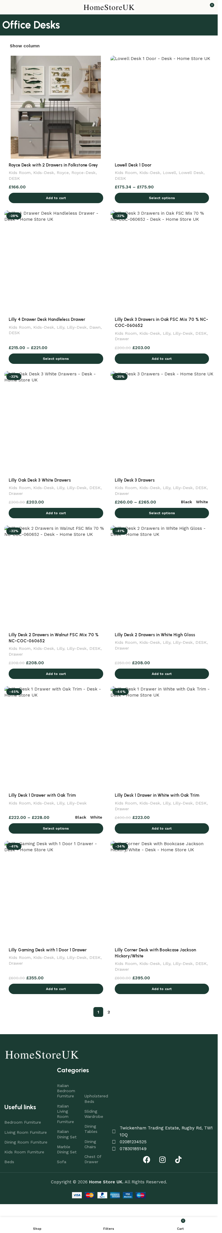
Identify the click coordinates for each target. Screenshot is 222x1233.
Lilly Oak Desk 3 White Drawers (40, 480)
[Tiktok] (178, 1159)
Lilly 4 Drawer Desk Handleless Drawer (47, 319)
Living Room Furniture (25, 1132)
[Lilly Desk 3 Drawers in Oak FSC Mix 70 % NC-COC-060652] (162, 261)
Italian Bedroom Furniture (66, 1090)
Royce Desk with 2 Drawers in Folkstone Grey (53, 165)
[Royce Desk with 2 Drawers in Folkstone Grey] (56, 107)
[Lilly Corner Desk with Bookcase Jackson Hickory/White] (162, 892)
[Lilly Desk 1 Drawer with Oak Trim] (56, 737)
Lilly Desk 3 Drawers (135, 480)
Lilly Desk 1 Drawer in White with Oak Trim (157, 795)
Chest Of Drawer (92, 1159)
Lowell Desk (191, 172)
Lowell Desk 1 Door (133, 165)
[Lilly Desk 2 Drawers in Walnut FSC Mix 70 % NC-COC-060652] (56, 576)
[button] (56, 198)
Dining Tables (90, 1129)
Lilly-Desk (77, 327)
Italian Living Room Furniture (65, 1114)
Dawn (95, 327)
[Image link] (41, 1054)
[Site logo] (109, 7)
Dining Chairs (90, 1144)
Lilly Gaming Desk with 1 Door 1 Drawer (48, 950)
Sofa (61, 1161)
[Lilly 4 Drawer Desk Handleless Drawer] (56, 261)
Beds (9, 1161)
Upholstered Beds (95, 1098)
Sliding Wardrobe (93, 1114)
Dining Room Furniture (25, 1142)
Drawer (122, 338)
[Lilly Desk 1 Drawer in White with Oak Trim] (162, 737)
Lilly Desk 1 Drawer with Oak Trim (42, 795)
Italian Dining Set (67, 1134)
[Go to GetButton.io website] (14, 1227)
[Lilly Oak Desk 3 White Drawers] (56, 422)
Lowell (169, 172)
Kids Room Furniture (24, 1152)
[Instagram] (162, 1159)
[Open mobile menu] (6, 7)
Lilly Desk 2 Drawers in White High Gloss (155, 634)
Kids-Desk (43, 172)
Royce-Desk (83, 172)
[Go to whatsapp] (14, 1216)
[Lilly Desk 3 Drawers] (162, 422)
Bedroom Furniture (22, 1122)
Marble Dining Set (67, 1149)
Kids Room (20, 172)
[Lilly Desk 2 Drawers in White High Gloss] (162, 576)
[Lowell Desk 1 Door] (162, 107)
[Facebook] (146, 1159)
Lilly (60, 327)
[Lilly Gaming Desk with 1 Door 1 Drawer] (56, 892)
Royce (63, 172)
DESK (14, 178)
